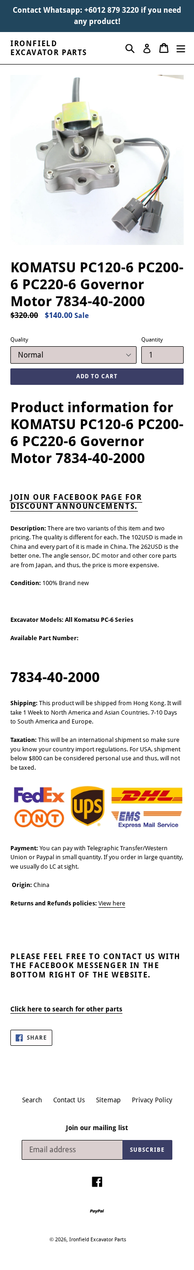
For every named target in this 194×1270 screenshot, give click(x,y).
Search (32, 1100)
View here (111, 903)
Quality (19, 339)
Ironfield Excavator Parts (48, 48)
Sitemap (108, 1100)
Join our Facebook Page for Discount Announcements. (76, 502)
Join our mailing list (97, 1128)
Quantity (152, 339)
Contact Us (69, 1100)
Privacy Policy (152, 1100)
